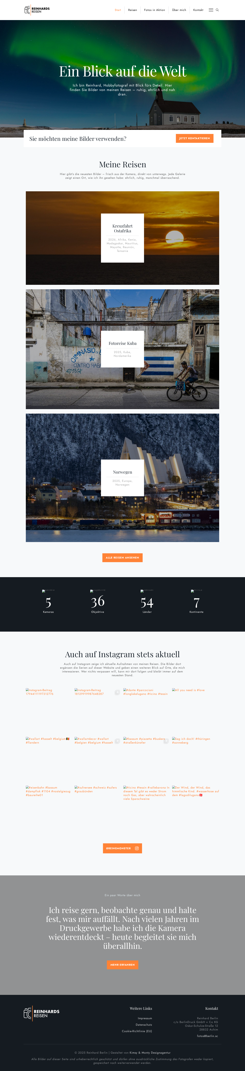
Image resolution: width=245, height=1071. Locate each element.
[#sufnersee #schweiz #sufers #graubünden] (98, 809)
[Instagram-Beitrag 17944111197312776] (49, 711)
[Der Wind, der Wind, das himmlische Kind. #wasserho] (195, 809)
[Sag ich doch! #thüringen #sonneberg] (195, 760)
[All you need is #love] (195, 711)
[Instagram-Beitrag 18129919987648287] (98, 711)
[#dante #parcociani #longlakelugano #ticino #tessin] (146, 711)
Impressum (145, 1018)
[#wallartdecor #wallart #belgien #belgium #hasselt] (98, 760)
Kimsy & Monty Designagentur (150, 1053)
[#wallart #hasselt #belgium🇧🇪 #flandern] (49, 760)
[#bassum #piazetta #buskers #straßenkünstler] (146, 760)
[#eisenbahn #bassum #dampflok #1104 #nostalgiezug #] (49, 809)
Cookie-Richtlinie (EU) (137, 1031)
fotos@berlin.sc (207, 1036)
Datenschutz (144, 1025)
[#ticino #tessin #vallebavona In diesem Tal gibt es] (146, 809)
